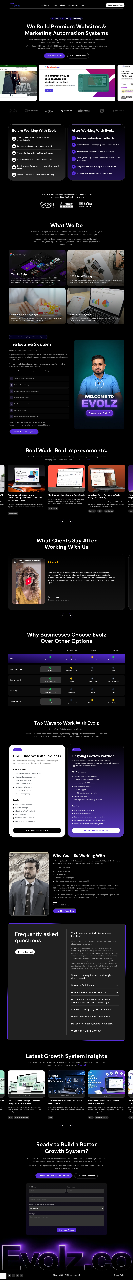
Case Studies (73, 5)
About (62, 5)
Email (30, 1196)
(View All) (86, 459)
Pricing (54, 5)
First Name (33, 1187)
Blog (82, 5)
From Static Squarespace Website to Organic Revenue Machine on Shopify (66, 496)
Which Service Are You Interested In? (42, 1205)
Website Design (19, 274)
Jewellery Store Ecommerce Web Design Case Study (23, 496)
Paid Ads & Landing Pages (24, 314)
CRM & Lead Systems (81, 314)
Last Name (71, 1187)
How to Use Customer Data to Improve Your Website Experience (106, 1102)
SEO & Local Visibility (81, 276)
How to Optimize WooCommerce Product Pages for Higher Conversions (66, 1102)
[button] (99, 384)
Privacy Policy (119, 1275)
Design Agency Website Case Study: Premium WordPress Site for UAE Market (105, 498)
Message (32, 1214)
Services (44, 5)
